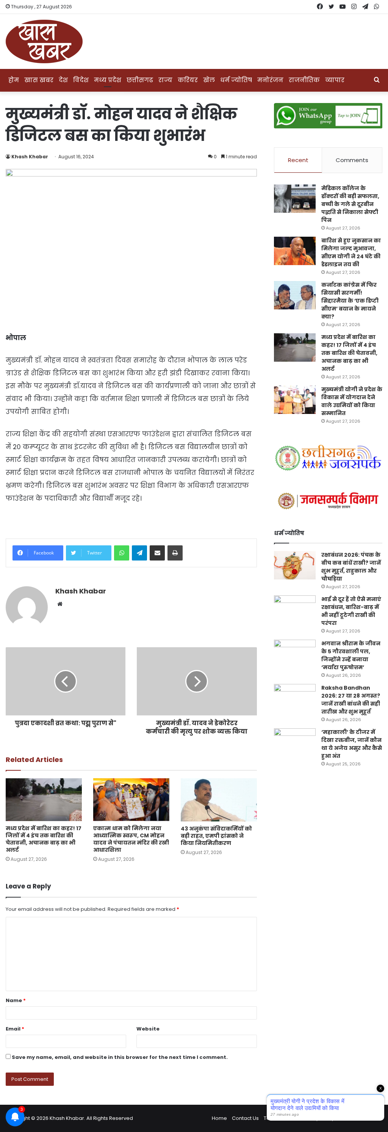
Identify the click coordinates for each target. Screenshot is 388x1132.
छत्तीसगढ (140, 80)
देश (63, 80)
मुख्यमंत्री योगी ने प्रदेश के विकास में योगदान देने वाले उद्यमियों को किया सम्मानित (351, 401)
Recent (298, 160)
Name (16, 1000)
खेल (209, 80)
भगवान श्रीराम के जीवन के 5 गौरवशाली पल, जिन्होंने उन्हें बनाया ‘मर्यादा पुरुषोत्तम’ (350, 655)
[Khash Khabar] (44, 41)
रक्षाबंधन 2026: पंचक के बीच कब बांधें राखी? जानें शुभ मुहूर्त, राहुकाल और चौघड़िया (351, 566)
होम (13, 80)
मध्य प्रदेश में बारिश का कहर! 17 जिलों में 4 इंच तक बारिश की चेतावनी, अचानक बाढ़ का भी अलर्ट (43, 839)
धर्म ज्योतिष (236, 80)
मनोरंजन (270, 80)
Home (219, 1118)
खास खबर (38, 80)
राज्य (165, 80)
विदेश (81, 80)
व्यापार (334, 80)
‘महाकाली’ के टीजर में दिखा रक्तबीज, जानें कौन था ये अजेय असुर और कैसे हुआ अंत (351, 744)
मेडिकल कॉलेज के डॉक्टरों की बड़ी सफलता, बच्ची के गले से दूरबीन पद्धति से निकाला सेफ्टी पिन (350, 204)
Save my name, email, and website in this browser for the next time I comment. (120, 1057)
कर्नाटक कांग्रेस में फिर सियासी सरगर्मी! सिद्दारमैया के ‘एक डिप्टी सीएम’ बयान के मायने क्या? (350, 300)
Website (148, 1028)
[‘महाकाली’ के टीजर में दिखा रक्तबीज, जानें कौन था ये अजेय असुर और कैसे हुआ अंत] (295, 742)
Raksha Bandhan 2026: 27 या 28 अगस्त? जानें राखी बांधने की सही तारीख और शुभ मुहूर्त (350, 699)
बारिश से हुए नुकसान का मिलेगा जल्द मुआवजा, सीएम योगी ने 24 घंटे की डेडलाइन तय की (351, 252)
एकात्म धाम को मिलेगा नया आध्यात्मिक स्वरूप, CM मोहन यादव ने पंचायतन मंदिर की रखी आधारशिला (131, 839)
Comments (352, 160)
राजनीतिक (304, 80)
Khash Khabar (29, 156)
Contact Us (245, 1118)
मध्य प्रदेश (107, 80)
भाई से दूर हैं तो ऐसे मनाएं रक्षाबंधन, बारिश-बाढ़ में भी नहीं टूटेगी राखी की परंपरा (351, 611)
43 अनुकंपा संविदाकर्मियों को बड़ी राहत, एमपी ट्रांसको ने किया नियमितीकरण (216, 836)
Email (15, 1028)
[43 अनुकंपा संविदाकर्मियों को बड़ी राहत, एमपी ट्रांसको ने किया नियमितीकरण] (219, 799)
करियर (188, 80)
